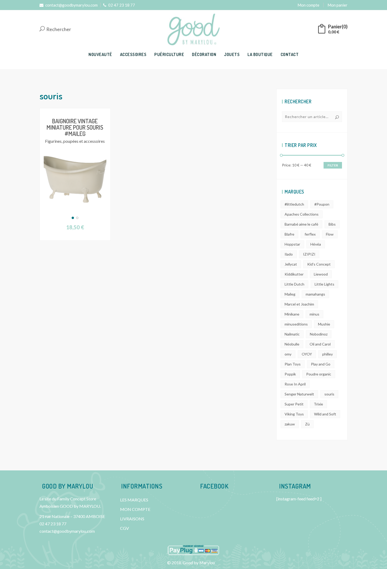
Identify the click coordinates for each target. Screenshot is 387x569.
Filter (333, 165)
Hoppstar (292, 244)
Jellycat (291, 264)
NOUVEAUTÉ (100, 54)
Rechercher (58, 29)
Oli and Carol (320, 344)
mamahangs (315, 294)
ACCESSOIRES (133, 54)
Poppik (290, 374)
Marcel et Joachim (299, 304)
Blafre (289, 234)
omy (288, 354)
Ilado (289, 254)
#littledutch (294, 204)
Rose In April (295, 384)
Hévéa (315, 244)
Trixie (318, 404)
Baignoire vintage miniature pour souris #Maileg (75, 127)
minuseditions (296, 324)
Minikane (292, 314)
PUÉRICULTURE (169, 54)
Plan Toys (293, 364)
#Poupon (321, 204)
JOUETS (232, 54)
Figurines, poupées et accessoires (75, 141)
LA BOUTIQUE (260, 54)
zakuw (290, 424)
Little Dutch (294, 284)
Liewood (321, 274)
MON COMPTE (135, 509)
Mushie (324, 324)
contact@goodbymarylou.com (71, 5)
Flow (330, 234)
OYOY (307, 354)
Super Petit (294, 404)
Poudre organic (318, 374)
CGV (124, 528)
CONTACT (290, 54)
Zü (307, 424)
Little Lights (324, 284)
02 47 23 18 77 (121, 5)
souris (329, 394)
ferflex (310, 234)
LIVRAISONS (132, 518)
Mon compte (308, 5)
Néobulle (292, 344)
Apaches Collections (302, 214)
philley (327, 354)
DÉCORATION (204, 54)
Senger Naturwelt (299, 394)
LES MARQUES (134, 499)
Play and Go (320, 364)
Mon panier (338, 5)
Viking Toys (294, 414)
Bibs (332, 224)
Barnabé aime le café (301, 224)
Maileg (290, 294)
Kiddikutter (294, 274)
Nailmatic (292, 334)
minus (314, 314)
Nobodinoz (319, 334)
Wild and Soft (325, 414)
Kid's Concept (319, 264)
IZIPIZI (309, 254)
